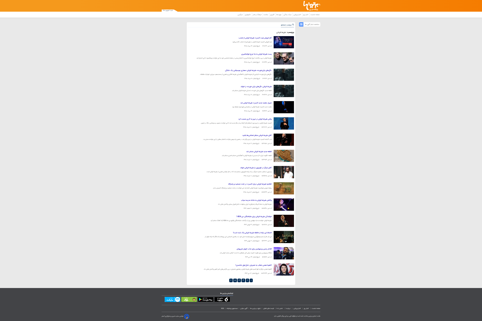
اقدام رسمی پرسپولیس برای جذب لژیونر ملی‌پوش (254, 249)
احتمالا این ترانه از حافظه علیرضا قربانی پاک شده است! (252, 232)
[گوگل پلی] (206, 300)
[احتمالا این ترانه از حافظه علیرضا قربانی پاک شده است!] (284, 237)
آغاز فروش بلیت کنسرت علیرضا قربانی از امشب (255, 38)
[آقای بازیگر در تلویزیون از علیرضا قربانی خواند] (284, 172)
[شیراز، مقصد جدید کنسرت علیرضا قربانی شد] (284, 107)
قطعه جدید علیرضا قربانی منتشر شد (259, 151)
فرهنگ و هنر (257, 14)
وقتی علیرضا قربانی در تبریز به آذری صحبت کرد (255, 119)
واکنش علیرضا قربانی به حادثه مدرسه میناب (256, 200)
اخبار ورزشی (297, 14)
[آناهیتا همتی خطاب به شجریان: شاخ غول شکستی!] (284, 269)
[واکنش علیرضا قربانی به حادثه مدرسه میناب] (284, 204)
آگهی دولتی (244, 308)
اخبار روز (306, 14)
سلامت (265, 14)
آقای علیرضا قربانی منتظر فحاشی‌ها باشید (257, 135)
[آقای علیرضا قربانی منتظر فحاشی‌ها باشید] (284, 140)
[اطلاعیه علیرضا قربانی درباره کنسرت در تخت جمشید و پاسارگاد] (284, 188)
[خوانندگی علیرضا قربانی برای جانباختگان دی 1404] (284, 221)
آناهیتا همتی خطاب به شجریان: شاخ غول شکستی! (254, 265)
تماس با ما (280, 308)
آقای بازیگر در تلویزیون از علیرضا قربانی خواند (256, 167)
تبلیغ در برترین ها (255, 308)
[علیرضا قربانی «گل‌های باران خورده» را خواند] (284, 91)
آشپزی (272, 14)
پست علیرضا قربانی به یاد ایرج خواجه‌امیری (256, 54)
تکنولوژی (248, 14)
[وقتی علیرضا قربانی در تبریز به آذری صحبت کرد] (284, 123)
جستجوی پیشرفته (232, 308)
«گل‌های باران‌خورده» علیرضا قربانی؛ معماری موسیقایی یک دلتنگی (248, 70)
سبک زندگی (288, 14)
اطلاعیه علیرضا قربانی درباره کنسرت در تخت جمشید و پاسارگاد (250, 184)
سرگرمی (240, 14)
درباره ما (288, 308)
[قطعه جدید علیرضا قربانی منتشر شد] (284, 156)
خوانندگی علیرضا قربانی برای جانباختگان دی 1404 (254, 216)
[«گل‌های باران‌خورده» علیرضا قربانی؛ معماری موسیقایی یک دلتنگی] (284, 75)
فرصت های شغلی (268, 308)
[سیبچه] (222, 300)
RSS (222, 308)
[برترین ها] (310, 6)
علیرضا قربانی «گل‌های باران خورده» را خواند (256, 86)
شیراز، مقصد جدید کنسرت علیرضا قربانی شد (256, 103)
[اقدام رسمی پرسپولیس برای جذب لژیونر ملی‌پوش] (284, 253)
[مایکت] (172, 300)
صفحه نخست (315, 14)
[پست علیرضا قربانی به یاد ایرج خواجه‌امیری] (284, 58)
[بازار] (189, 300)
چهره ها (279, 14)
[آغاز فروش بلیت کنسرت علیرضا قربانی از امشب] (284, 42)
